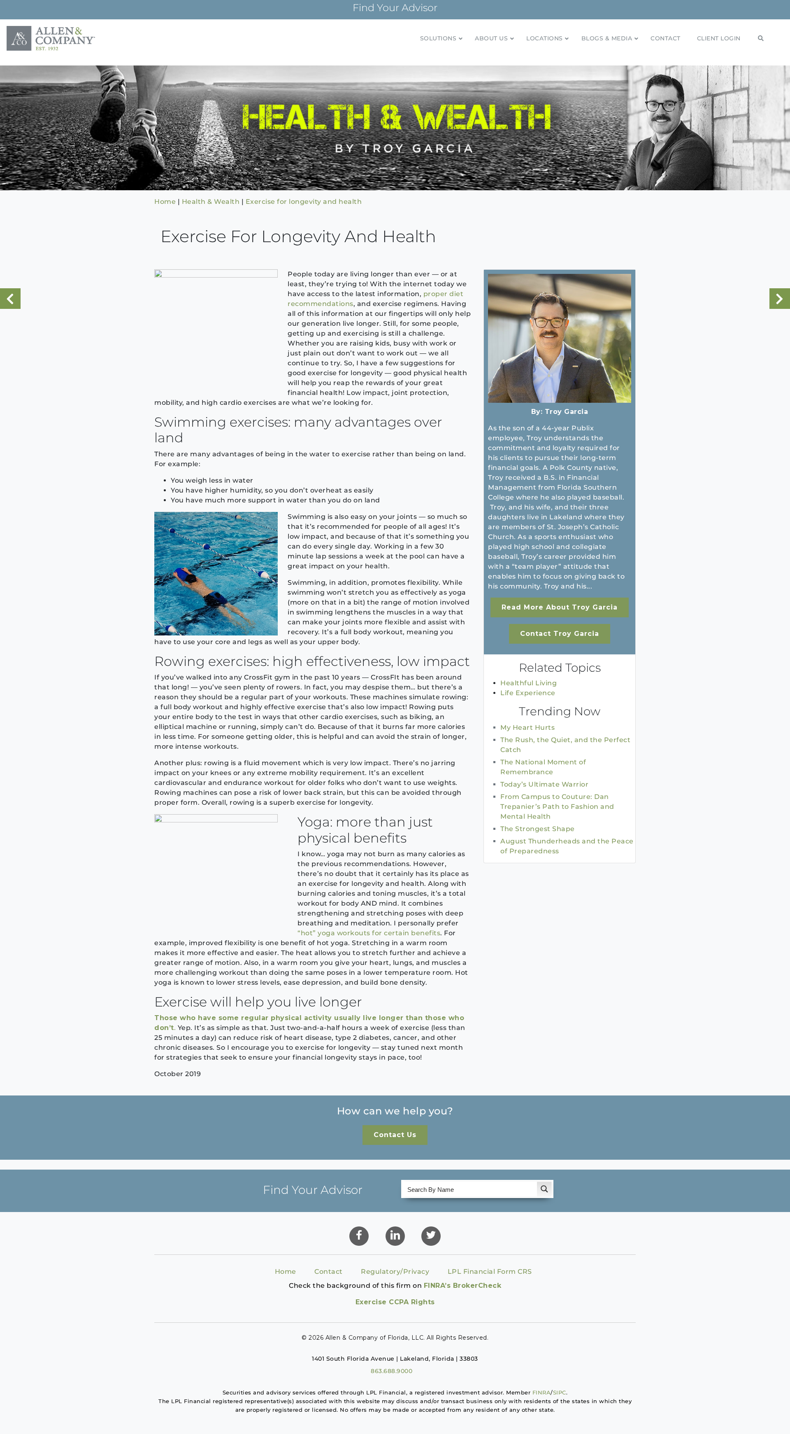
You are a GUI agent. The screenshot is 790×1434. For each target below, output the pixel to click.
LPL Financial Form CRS (490, 1271)
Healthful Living (528, 683)
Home (285, 1271)
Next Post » (779, 298)
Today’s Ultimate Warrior (544, 784)
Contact (328, 1271)
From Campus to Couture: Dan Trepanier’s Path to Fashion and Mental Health (557, 806)
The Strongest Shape (537, 829)
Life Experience (527, 693)
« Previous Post (10, 298)
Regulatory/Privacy (395, 1271)
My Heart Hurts (527, 727)
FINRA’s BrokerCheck (463, 1285)
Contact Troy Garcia (559, 634)
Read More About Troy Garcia (560, 607)
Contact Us (395, 1135)
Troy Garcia (566, 412)
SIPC (559, 1392)
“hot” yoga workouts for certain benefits (368, 933)
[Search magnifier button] (544, 1189)
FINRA (541, 1392)
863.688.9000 (391, 1371)
